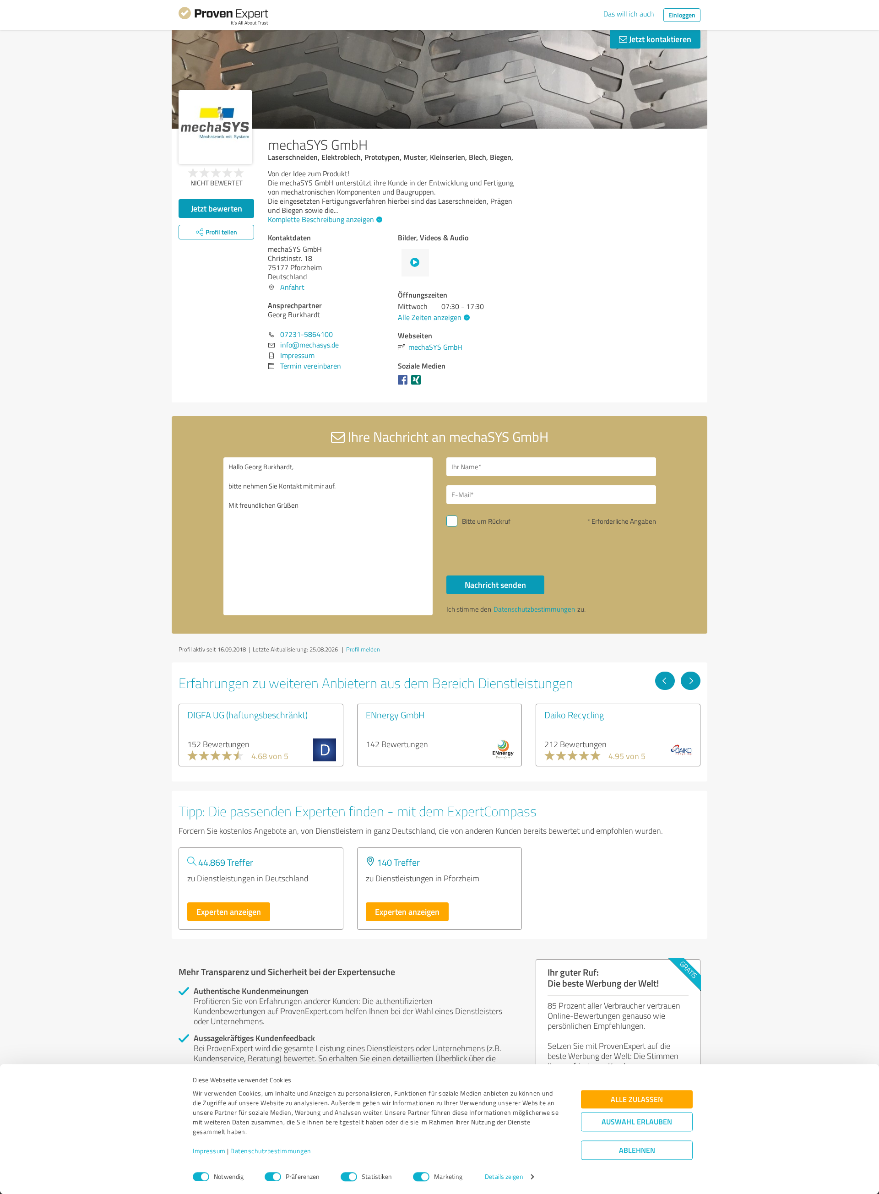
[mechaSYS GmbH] (215, 127)
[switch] (273, 1176)
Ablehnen (637, 1150)
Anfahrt (292, 287)
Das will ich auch (628, 14)
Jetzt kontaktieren (659, 39)
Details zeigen (504, 1176)
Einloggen (681, 15)
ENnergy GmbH (395, 714)
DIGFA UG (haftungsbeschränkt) (247, 714)
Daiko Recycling (574, 714)
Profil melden (363, 649)
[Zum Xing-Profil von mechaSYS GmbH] (417, 384)
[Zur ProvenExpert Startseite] (223, 17)
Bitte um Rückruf (486, 521)
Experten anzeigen (228, 911)
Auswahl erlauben (637, 1122)
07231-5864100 (306, 334)
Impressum (209, 1151)
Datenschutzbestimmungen (270, 1151)
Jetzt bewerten (216, 208)
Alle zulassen (637, 1099)
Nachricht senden (495, 585)
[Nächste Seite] (690, 681)
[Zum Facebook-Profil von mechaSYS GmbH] (404, 384)
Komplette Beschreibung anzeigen (321, 219)
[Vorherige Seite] (665, 681)
